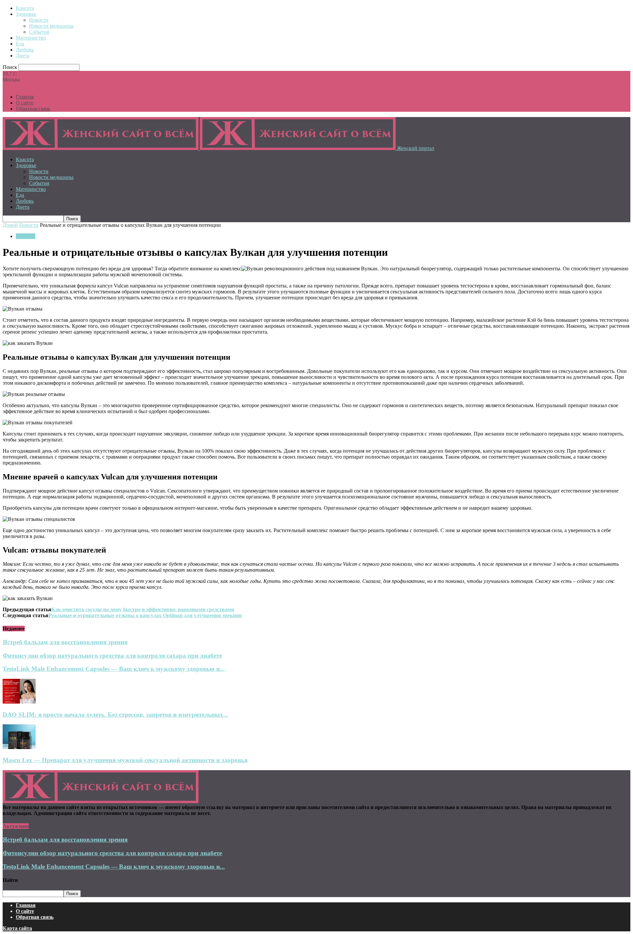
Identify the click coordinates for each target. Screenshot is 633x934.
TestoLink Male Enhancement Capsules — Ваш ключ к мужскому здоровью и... (114, 668)
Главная (25, 97)
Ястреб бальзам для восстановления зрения (65, 642)
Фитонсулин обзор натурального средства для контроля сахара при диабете (112, 655)
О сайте (24, 102)
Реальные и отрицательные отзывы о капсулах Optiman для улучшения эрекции (145, 615)
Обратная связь (33, 108)
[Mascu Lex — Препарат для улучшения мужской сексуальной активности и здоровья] (19, 747)
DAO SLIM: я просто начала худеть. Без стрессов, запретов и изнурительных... (115, 714)
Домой (10, 225)
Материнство (31, 38)
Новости (38, 20)
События (39, 32)
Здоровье (26, 14)
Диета (22, 55)
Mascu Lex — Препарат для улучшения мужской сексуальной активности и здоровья (125, 760)
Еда (20, 43)
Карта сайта (17, 928)
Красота (25, 8)
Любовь (25, 49)
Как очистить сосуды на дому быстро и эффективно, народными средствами (142, 609)
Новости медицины (51, 26)
